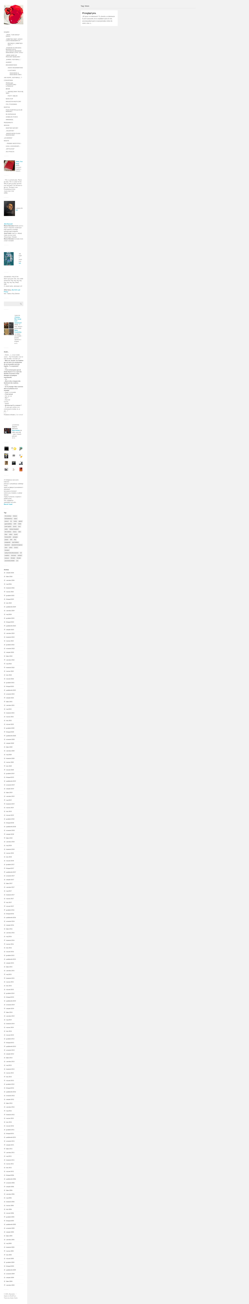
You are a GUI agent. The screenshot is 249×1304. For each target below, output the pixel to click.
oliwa (6, 534)
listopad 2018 (10, 823)
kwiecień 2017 (10, 895)
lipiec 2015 (9, 967)
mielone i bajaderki (14, 529)
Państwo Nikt (8, 537)
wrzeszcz (7, 558)
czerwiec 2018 (10, 841)
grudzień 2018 (10, 819)
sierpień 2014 (10, 1008)
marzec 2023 (10, 641)
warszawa (13, 555)
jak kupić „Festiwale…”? (13, 77)
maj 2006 (9, 1198)
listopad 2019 (10, 777)
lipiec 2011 (9, 1148)
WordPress (13, 1296)
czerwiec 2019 (10, 796)
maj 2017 (9, 891)
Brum (8, 89)
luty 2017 (9, 902)
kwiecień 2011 (10, 1160)
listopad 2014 (10, 997)
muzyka (7, 107)
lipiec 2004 (9, 1281)
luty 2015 (9, 985)
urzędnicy (7, 555)
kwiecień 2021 (10, 713)
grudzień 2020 (10, 728)
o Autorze (12, 70)
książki (6, 32)
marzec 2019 (10, 807)
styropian (7, 550)
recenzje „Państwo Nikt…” (15, 44)
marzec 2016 (10, 944)
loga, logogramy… (13, 146)
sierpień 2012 (10, 1099)
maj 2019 (9, 800)
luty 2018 (9, 857)
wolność (20, 555)
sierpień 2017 (10, 879)
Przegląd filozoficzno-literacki (11, 84)
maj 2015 (9, 974)
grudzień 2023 (10, 618)
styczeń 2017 (10, 906)
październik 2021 (11, 690)
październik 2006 (11, 1179)
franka (15, 521)
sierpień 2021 (10, 698)
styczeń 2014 (10, 1035)
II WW (19, 523)
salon (6, 547)
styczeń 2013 (10, 1080)
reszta (6, 140)
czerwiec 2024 (10, 610)
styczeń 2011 (10, 1171)
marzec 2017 (10, 898)
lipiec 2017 (9, 883)
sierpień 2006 (10, 1186)
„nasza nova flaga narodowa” (13, 134)
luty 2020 (9, 766)
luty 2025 (9, 603)
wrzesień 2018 (10, 830)
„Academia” (8, 138)
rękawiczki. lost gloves (17, 545)
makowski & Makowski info (15, 73)
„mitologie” (10, 149)
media (6, 529)
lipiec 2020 (9, 747)
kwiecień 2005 (10, 1247)
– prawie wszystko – (14, 143)
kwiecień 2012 (10, 1114)
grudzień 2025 (10, 595)
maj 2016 (9, 936)
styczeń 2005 (10, 1258)
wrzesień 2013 (10, 1050)
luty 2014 (9, 1031)
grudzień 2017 (10, 864)
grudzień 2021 (10, 682)
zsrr (17, 560)
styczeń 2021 (10, 724)
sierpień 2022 (10, 652)
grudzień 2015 (10, 955)
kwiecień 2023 (10, 637)
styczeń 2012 (10, 1126)
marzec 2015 (10, 982)
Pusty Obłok (13, 96)
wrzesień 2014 (10, 1004)
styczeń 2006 (10, 1213)
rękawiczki (7, 545)
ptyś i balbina (15, 542)
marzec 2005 (10, 1251)
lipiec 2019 (9, 792)
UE (21, 552)
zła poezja (10, 151)
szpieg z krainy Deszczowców (11, 552)
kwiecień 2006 (10, 1201)
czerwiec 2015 (10, 970)
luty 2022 (9, 675)
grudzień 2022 (10, 644)
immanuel (9, 119)
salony (10, 547)
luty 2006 (9, 1209)
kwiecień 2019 (10, 804)
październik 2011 (11, 1137)
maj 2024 (9, 614)
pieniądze (15, 537)
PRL (15, 539)
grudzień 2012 (10, 1084)
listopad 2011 (10, 1133)
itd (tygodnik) (11, 104)
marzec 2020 (10, 762)
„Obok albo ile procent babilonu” (13, 56)
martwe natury (12, 128)
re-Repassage (11, 114)
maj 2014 (9, 1020)
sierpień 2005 (10, 1232)
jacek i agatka (8, 526)
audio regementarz (15, 67)
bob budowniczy (8, 518)
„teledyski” (10, 131)
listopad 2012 (10, 1088)
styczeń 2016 (10, 951)
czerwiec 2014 (10, 1016)
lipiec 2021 (9, 701)
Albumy (9, 62)
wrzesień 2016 (10, 921)
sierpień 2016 (10, 925)
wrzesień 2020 (10, 739)
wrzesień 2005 (10, 1228)
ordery (10, 534)
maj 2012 (9, 1111)
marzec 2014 (10, 1027)
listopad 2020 (10, 732)
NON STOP (9, 99)
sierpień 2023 (10, 629)
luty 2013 (9, 1076)
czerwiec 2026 (10, 580)
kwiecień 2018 (10, 849)
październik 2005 (11, 1224)
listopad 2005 (10, 1220)
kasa (19, 526)
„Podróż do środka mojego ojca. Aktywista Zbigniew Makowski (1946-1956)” (14, 50)
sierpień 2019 (10, 788)
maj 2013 (9, 1065)
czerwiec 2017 (10, 887)
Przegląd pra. (89, 13)
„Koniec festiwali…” (13, 59)
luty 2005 (9, 1255)
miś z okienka (8, 531)
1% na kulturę (8, 516)
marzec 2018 (10, 853)
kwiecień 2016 (10, 940)
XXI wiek (13, 558)
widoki (6, 125)
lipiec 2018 (9, 838)
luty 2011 (9, 1167)
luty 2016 (9, 948)
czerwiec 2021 (10, 705)
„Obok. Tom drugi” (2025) (13, 35)
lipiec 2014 (9, 1012)
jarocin (14, 526)
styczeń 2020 (10, 770)
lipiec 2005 (9, 1236)
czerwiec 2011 (10, 1152)
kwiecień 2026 (10, 588)
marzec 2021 (10, 716)
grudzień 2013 (10, 1039)
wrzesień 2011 (10, 1141)
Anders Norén (14, 1298)
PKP (11, 539)
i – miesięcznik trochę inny (14, 92)
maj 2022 (9, 663)
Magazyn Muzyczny (13, 101)
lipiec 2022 (9, 656)
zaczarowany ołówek (9, 560)
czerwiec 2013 (10, 1061)
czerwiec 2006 (10, 1194)
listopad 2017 (10, 868)
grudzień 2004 (10, 1262)
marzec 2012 (10, 1118)
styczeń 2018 (10, 860)
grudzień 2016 (10, 910)
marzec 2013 (10, 1073)
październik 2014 (11, 1001)
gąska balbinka (8, 523)
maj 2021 (9, 709)
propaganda (7, 542)
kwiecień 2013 (10, 1069)
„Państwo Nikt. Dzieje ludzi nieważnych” (14, 39)
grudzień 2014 (10, 993)
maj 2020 (9, 754)
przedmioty (8, 122)
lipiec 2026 (9, 576)
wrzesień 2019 (10, 785)
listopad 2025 (10, 599)
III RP (15, 523)
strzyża (16, 547)
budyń (15, 518)
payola (15, 534)
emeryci (6, 521)
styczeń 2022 (10, 679)
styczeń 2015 (10, 989)
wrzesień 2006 (10, 1183)
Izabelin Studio (12, 117)
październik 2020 (11, 735)
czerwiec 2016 (10, 932)
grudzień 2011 (10, 1129)
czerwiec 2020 (10, 751)
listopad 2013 (10, 1042)
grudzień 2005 (10, 1217)
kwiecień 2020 (10, 758)
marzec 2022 (10, 671)
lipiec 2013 (9, 1057)
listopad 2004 (10, 1266)
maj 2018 (9, 845)
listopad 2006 (10, 1175)
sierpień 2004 (10, 1277)
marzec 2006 (10, 1205)
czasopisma (8, 80)
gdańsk (20, 521)
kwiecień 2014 (10, 1023)
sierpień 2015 (10, 963)
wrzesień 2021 (10, 694)
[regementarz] (11, 65)
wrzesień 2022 (10, 648)
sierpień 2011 (10, 1145)
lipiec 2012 (9, 1103)
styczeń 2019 (10, 815)
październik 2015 (11, 959)
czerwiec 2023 (10, 633)
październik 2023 (11, 626)
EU (11, 521)
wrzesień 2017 (10, 876)
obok (19, 531)
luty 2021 (9, 720)
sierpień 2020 (10, 743)
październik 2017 (11, 872)
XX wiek (19, 558)
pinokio (6, 539)
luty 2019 (9, 811)
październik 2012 (11, 1092)
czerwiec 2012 (10, 1107)
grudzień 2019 (10, 773)
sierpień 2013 (10, 1054)
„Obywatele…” (12, 1294)
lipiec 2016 (9, 929)
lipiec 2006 (9, 1190)
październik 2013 (11, 1046)
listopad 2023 (10, 622)
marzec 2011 (10, 1164)
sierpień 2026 (10, 572)
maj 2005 (9, 1243)
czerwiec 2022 (10, 660)
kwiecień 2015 (10, 978)
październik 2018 (11, 826)
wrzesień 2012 (10, 1095)
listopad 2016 (10, 913)
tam (20, 263)
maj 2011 (9, 1156)
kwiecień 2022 (10, 667)
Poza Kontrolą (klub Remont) (14, 110)
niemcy (14, 531)
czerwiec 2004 (10, 1285)
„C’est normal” (13, 414)
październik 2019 (11, 781)
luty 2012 (9, 1122)
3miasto (15, 516)
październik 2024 (11, 607)
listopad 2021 (10, 686)
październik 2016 (11, 917)
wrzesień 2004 (10, 1273)
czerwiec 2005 (10, 1239)
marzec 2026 (10, 591)
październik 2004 (11, 1270)
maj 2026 (9, 584)
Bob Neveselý (8, 224)
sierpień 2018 (10, 834)
